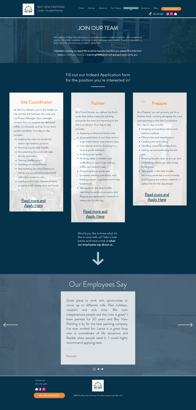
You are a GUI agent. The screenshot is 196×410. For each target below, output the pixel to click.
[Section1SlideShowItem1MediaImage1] (98, 369)
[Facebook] (167, 13)
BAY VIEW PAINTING (50, 7)
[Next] (185, 325)
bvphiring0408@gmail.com (99, 54)
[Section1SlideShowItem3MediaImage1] (94, 369)
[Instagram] (171, 13)
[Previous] (10, 325)
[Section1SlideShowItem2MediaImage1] (102, 369)
